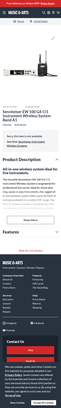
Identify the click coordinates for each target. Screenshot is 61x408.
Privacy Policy (13, 374)
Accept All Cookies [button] (44, 402)
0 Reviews (7, 124)
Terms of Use (13, 395)
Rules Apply (48, 3)
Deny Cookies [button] (17, 402)
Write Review (20, 124)
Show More (31, 220)
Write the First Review (30, 250)
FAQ (30, 350)
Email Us (30, 361)
